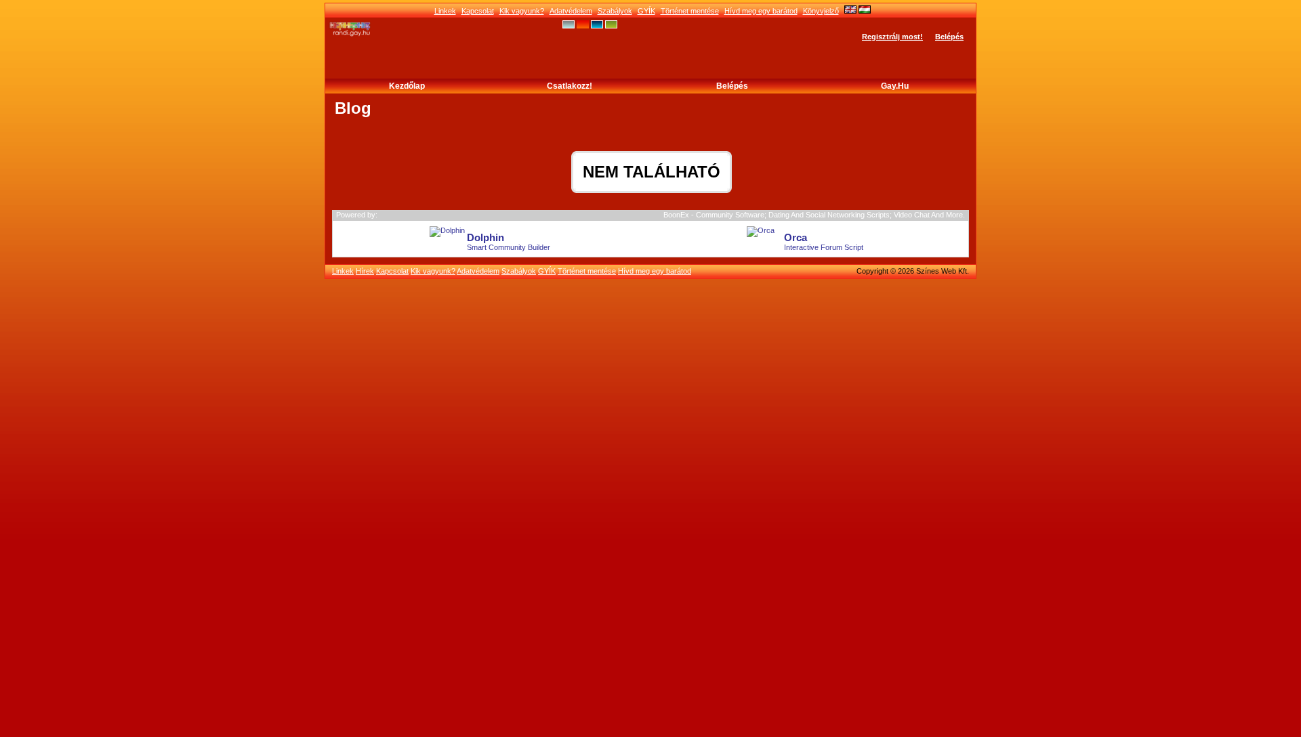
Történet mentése (690, 11)
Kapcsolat (477, 11)
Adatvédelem (571, 11)
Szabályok (615, 11)
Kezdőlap (407, 86)
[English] (850, 11)
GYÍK (646, 11)
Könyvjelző (821, 11)
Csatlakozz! (569, 86)
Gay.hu (895, 86)
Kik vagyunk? (521, 11)
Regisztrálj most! (892, 37)
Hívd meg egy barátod (761, 11)
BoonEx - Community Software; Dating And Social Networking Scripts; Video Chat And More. (814, 215)
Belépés (949, 37)
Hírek (365, 271)
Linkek (445, 11)
